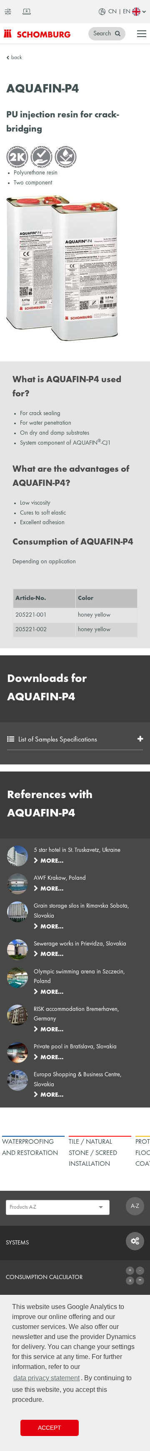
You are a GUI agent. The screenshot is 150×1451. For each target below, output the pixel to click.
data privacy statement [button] (46, 1377)
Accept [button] (49, 1427)
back (16, 57)
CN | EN (119, 12)
